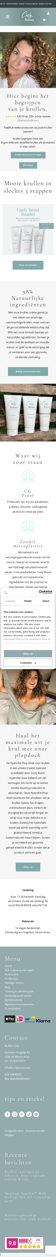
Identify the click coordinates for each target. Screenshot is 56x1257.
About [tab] (45, 600)
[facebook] (7, 1114)
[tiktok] (29, 1114)
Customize (26, 662)
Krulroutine (12, 974)
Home (8, 966)
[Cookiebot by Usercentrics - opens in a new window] (39, 592)
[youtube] (36, 1114)
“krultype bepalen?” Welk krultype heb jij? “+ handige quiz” (28, 1197)
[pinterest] (22, 1114)
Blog (7, 987)
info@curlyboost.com (17, 1067)
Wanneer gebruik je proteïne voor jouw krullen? (28, 1217)
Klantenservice (13, 1000)
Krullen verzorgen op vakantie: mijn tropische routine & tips (25, 1175)
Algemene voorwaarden (19, 1004)
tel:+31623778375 (15, 1061)
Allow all (28, 653)
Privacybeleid (13, 1008)
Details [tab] (28, 600)
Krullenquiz (12, 978)
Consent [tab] (10, 600)
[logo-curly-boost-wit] (28, 12)
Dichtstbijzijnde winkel (18, 995)
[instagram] (14, 1114)
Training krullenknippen (19, 991)
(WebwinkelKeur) (28, 120)
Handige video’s (14, 983)
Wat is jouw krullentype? (19, 970)
